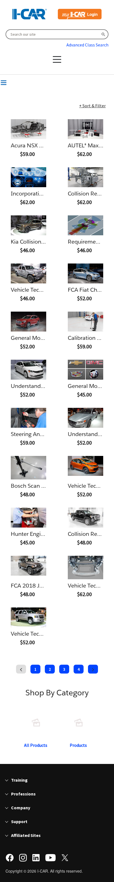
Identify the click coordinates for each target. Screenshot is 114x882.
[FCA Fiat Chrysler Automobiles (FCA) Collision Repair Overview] (85, 273)
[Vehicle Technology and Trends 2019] (85, 567)
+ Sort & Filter (92, 105)
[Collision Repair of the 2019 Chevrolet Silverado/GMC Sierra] (85, 518)
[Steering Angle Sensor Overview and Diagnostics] (28, 418)
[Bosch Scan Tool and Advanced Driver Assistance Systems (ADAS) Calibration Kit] (28, 467)
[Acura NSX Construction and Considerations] (28, 129)
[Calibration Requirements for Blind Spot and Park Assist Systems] (85, 322)
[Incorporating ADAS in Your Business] (28, 177)
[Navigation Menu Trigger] (3, 82)
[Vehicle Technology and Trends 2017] (85, 466)
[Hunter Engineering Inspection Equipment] (28, 518)
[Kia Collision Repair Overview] (28, 225)
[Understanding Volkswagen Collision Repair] (28, 370)
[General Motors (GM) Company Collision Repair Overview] (28, 322)
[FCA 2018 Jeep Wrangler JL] (28, 566)
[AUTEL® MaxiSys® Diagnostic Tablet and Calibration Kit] (85, 129)
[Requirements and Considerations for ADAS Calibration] (85, 225)
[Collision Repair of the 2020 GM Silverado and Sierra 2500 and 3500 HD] (85, 177)
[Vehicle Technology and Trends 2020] (28, 273)
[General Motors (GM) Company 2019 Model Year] (85, 370)
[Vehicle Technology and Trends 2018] (28, 617)
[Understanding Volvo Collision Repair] (85, 418)
